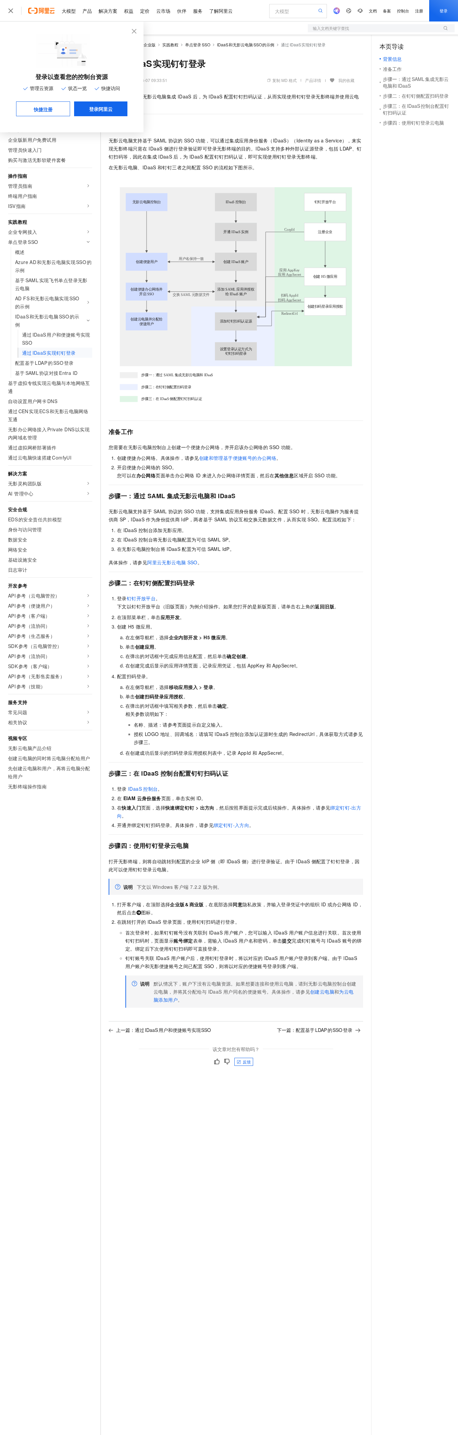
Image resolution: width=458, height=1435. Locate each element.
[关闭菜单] (10, 10)
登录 (444, 10)
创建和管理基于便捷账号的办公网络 (237, 457)
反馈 (247, 1061)
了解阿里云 (221, 10)
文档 (373, 10)
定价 (145, 10)
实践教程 (170, 44)
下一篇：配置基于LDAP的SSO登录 (314, 1030)
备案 (387, 10)
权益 (128, 10)
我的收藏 (346, 80)
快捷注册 (43, 109)
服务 (198, 10)
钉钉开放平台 (141, 598)
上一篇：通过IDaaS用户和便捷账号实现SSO (163, 1030)
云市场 (163, 10)
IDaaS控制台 (143, 788)
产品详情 (313, 80)
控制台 (403, 10)
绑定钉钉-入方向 (231, 825)
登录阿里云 (101, 108)
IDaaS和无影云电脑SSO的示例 (246, 44)
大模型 (69, 10)
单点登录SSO (197, 44)
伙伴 (181, 10)
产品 (87, 10)
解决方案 (108, 10)
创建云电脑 (322, 991)
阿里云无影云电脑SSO (172, 562)
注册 (419, 10)
